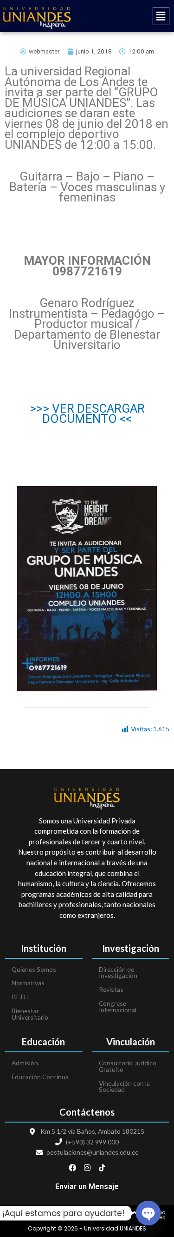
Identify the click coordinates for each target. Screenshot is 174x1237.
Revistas (111, 989)
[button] (131, 16)
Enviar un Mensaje (87, 1186)
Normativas (28, 983)
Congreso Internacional (117, 1006)
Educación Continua (40, 1077)
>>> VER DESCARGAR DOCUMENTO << (87, 413)
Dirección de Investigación (118, 972)
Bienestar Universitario (30, 1014)
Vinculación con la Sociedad (124, 1086)
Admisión (25, 1063)
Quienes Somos (34, 969)
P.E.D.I (20, 997)
